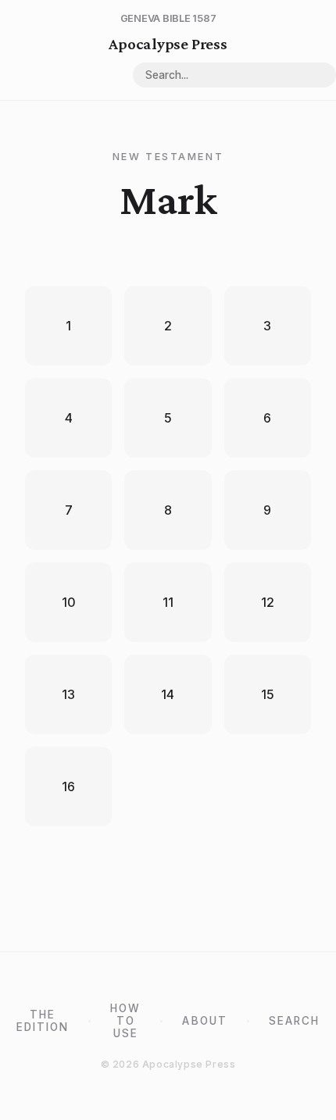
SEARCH (294, 1021)
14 (167, 694)
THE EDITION (42, 1020)
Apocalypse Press (168, 43)
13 (68, 694)
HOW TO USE (125, 1021)
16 (68, 786)
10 (69, 602)
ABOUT (204, 1021)
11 (168, 602)
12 (267, 602)
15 (267, 694)
